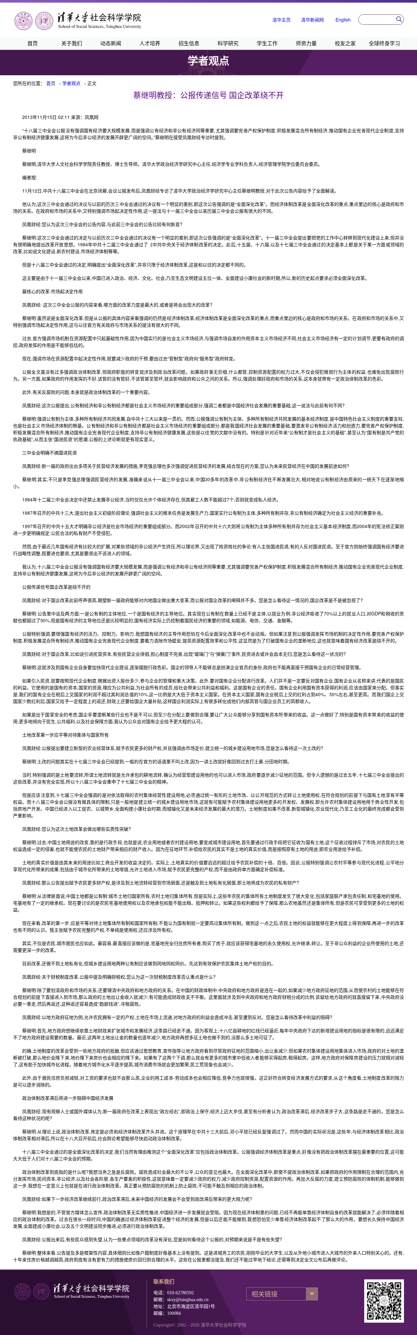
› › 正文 (71, 83)
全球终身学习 (384, 43)
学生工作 (267, 43)
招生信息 (189, 43)
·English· (343, 19)
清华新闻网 (312, 19)
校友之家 (345, 43)
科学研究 (228, 43)
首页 (32, 43)
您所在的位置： (29, 83)
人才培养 (149, 43)
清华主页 (281, 19)
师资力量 (306, 43)
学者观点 (71, 83)
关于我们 (71, 43)
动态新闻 (110, 43)
